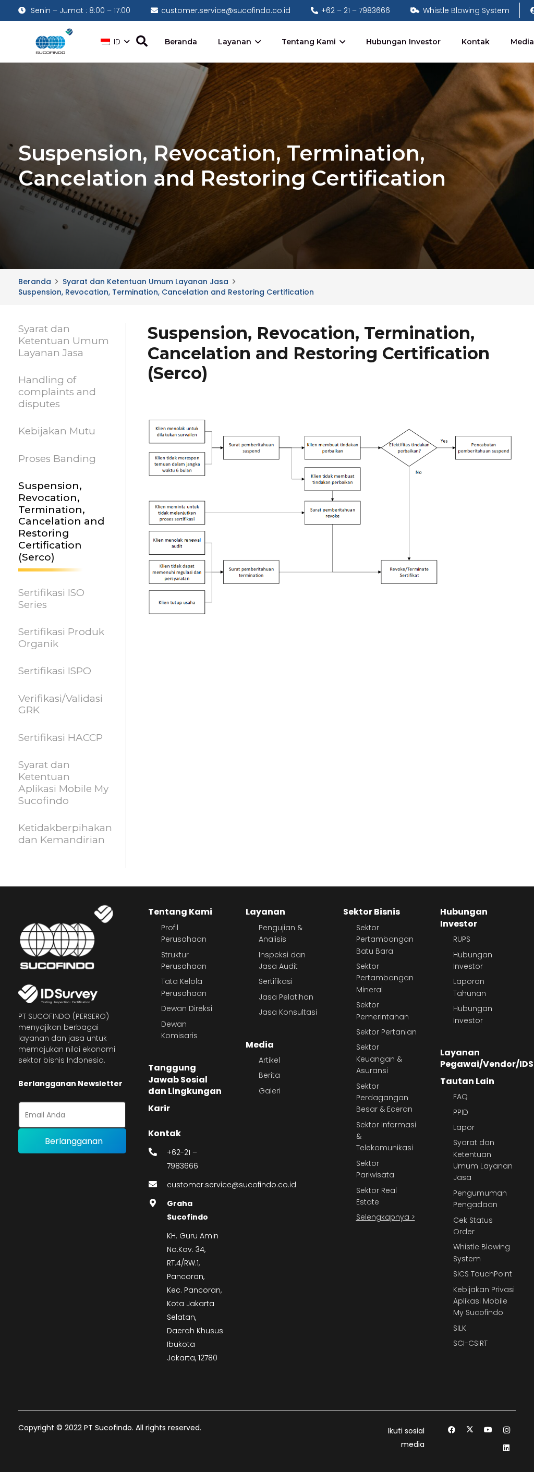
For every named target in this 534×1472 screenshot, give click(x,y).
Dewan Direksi (186, 1008)
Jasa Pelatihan (286, 997)
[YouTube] (488, 1430)
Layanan (265, 912)
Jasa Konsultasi (288, 1012)
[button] (115, 41)
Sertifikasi (276, 981)
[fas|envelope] (157, 1184)
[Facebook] (452, 1430)
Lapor (464, 1127)
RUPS (461, 939)
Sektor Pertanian (386, 1032)
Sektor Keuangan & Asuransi (379, 1059)
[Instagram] (506, 1430)
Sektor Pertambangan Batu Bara (385, 939)
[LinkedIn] (506, 1448)
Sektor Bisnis (371, 912)
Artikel (269, 1060)
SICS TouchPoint (482, 1274)
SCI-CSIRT (470, 1343)
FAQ (460, 1096)
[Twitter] (470, 1430)
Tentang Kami (180, 912)
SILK (459, 1328)
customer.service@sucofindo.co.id (231, 1184)
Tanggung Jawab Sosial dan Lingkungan (185, 1079)
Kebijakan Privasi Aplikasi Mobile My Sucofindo (484, 1301)
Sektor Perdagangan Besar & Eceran (384, 1098)
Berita (269, 1075)
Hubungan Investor (464, 917)
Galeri (270, 1091)
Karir (159, 1108)
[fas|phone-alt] (157, 1152)
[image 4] (52, 42)
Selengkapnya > (385, 1217)
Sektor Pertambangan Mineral (385, 978)
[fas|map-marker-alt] (157, 1203)
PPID (460, 1112)
